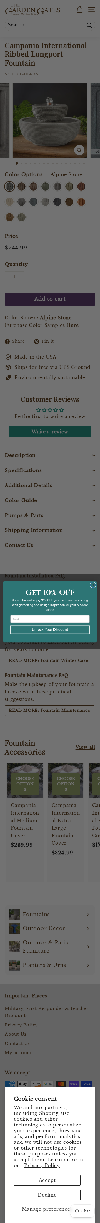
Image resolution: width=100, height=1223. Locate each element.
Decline (47, 1195)
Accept (47, 1180)
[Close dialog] (93, 585)
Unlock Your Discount (50, 629)
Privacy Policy (42, 1165)
